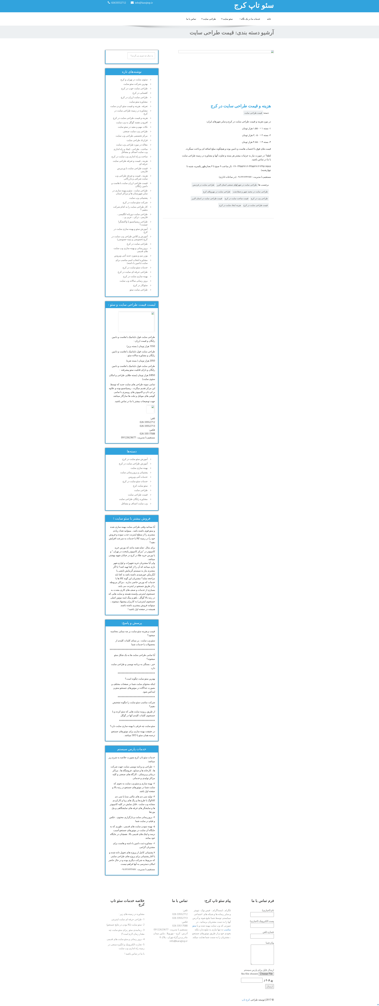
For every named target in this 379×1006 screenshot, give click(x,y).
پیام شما (270, 942)
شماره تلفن (268, 931)
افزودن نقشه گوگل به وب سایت (132, 122)
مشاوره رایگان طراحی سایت (133, 499)
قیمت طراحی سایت (253, 113)
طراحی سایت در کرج (137, 244)
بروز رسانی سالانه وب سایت (134, 281)
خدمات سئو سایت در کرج (135, 267)
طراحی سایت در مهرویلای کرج (216, 191)
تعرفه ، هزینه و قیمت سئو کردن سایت (129, 106)
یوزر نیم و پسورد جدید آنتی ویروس (131, 255)
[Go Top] (378, 1004)
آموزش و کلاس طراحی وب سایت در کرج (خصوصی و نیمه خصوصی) (129, 238)
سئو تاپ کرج (254, 5)
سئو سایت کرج (140, 486)
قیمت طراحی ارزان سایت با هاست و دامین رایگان (129, 184)
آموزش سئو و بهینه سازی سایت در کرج (131, 230)
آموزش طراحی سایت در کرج (133, 463)
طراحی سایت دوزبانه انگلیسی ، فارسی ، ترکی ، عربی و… (132, 215)
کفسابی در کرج (140, 93)
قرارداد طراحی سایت (137, 140)
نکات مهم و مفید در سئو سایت (133, 127)
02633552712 (118, 2)
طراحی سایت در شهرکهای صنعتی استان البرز (237, 185)
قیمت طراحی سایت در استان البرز (207, 198)
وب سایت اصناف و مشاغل (134, 503)
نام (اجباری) (268, 910)
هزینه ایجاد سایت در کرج (230, 205)
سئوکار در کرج (140, 285)
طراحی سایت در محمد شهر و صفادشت (250, 191)
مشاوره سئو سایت (138, 101)
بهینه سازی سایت (139, 468)
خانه (269, 19)
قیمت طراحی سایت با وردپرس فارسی (132, 170)
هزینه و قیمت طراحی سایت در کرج (241, 106)
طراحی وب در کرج (259, 198)
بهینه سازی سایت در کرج (135, 276)
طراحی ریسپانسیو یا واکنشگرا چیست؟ (133, 223)
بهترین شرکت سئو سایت (135, 84)
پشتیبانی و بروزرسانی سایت (134, 472)
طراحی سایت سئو (139, 289)
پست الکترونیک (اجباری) (262, 921)
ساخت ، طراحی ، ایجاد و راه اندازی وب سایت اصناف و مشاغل (131, 150)
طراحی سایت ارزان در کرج (134, 97)
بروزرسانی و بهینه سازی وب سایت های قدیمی (131, 249)
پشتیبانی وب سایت (138, 198)
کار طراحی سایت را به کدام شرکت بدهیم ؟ (130, 208)
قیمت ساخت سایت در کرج (236, 198)
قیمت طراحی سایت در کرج (255, 205)
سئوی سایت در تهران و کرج (134, 79)
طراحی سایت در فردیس (203, 185)
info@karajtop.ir (144, 2)
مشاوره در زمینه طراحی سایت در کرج (131, 112)
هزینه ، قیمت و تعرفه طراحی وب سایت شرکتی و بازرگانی (131, 177)
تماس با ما (191, 19)
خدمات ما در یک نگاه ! (250, 19)
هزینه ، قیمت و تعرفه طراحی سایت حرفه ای (130, 162)
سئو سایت (228, 19)
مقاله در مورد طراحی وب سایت (132, 144)
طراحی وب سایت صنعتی (135, 131)
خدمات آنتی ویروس (138, 477)
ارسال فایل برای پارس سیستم (259, 970)
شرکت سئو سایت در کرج (135, 202)
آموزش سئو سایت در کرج (135, 459)
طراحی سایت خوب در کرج (134, 88)
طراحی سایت (209, 19)
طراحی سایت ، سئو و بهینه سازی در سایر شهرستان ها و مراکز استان (130, 192)
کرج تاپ (246, 999)
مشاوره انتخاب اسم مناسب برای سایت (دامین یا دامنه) (131, 261)
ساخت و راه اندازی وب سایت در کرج (129, 156)
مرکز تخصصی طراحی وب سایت (132, 136)
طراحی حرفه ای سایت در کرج (133, 272)
